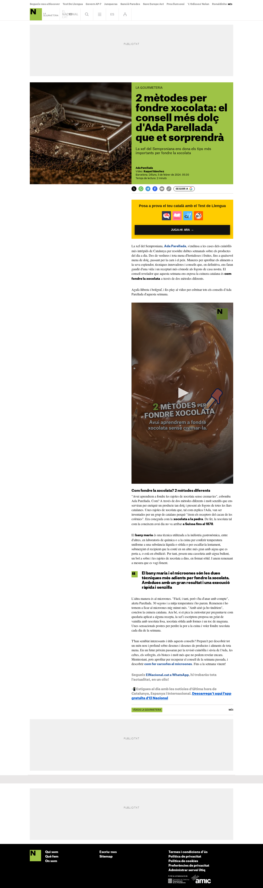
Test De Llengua (73, 4)
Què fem (51, 856)
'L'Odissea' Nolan (198, 4)
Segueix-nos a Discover (45, 4)
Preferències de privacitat (188, 865)
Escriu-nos (108, 852)
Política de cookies (183, 861)
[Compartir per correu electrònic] (161, 188)
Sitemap (106, 856)
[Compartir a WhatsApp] (140, 188)
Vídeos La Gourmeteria (147, 710)
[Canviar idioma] (112, 14)
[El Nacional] (35, 856)
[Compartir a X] (134, 188)
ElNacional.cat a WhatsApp (167, 675)
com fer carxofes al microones (168, 664)
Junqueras (111, 4)
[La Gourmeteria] (36, 14)
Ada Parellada (175, 246)
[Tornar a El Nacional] (70, 14)
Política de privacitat (184, 856)
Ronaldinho (219, 4)
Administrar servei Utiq (186, 870)
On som (51, 861)
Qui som (51, 852)
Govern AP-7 (93, 4)
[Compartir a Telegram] (147, 188)
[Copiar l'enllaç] (168, 188)
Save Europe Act (153, 4)
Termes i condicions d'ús (188, 852)
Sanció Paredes (130, 4)
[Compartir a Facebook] (154, 188)
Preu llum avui (176, 4)
